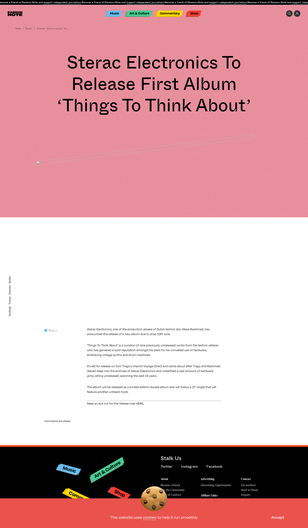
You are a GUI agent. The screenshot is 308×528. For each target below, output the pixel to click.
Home (18, 28)
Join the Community (172, 490)
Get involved (248, 485)
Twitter (9, 301)
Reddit (9, 279)
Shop (194, 13)
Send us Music (249, 490)
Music (114, 13)
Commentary (170, 13)
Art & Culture (139, 13)
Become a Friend (170, 485)
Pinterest (9, 290)
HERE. (140, 403)
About (164, 479)
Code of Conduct (171, 494)
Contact (246, 479)
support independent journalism (62, 2)
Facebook (9, 311)
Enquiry (245, 494)
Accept (277, 517)
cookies (149, 517)
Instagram (189, 466)
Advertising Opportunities (216, 485)
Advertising (207, 479)
